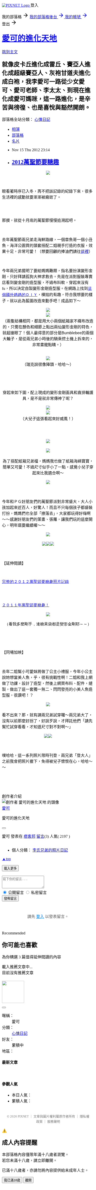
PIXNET (23, 1116)
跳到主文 (10, 52)
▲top (6, 859)
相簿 (16, 129)
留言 (40, 836)
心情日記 (42, 119)
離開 (28, 1180)
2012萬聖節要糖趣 (35, 162)
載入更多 (10, 868)
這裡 (85, 251)
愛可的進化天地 (29, 38)
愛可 (6, 808)
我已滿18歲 (12, 1180)
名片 (16, 141)
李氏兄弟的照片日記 (50, 850)
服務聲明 (53, 1121)
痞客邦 (29, 836)
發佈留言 (10, 898)
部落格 (18, 135)
